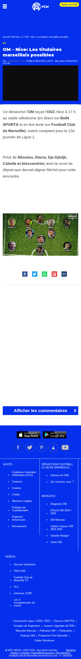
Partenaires (65, 630)
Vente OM (56, 542)
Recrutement (19, 526)
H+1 (16, 586)
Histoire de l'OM (60, 475)
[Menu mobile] (6, 6)
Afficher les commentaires (45, 410)
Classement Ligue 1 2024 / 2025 (31, 620)
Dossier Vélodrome (25, 564)
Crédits (16, 494)
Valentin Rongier (60, 535)
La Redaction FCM (16, 61)
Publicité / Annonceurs (19, 518)
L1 (22, 37)
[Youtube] (65, 451)
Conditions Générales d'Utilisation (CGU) (24, 474)
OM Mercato (58, 519)
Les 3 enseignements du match (24, 602)
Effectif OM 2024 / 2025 (61, 512)
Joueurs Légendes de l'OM (59, 625)
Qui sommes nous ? (62, 481)
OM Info (15, 37)
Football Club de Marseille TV (23, 579)
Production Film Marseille (53, 635)
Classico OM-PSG (64, 620)
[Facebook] (18, 451)
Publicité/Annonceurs (42, 653)
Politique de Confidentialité (20, 509)
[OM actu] (40, 4)
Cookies (16, 488)
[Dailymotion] (54, 451)
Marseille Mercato (26, 630)
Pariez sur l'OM (69, 4)
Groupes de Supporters (27, 625)
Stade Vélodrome (44, 640)
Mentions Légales (22, 500)
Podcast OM (27, 635)
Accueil (6, 37)
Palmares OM (47, 630)
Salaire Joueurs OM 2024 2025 (62, 528)
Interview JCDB (23, 593)
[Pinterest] (42, 451)
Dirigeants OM (59, 503)
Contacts (17, 481)
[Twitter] (30, 451)
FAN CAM (19, 570)
